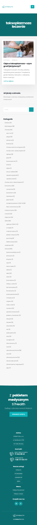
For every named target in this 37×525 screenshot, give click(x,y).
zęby (7, 368)
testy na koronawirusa (12, 207)
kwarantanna (10, 193)
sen (7, 329)
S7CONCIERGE (18, 474)
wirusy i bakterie (10, 172)
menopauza (9, 298)
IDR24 (18, 481)
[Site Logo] (7, 7)
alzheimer (9, 140)
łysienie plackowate (11, 294)
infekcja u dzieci (10, 284)
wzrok (7, 347)
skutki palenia (10, 333)
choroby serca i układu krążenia (15, 151)
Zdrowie (7, 249)
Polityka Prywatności (18, 490)
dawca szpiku (10, 266)
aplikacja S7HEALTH (11, 224)
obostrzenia (9, 196)
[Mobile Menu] (32, 6)
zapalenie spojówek (11, 175)
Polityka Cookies (18, 494)
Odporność (8, 217)
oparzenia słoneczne (12, 312)
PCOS (7, 165)
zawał (8, 354)
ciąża (7, 263)
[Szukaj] (31, 109)
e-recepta (9, 228)
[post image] (18, 49)
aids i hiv (8, 133)
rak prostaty (9, 326)
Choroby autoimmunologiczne (14, 147)
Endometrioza (10, 280)
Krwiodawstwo (10, 291)
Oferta (6, 221)
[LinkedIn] (16, 503)
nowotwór (7, 214)
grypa (7, 158)
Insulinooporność (11, 161)
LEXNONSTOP (18, 477)
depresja (8, 154)
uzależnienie (8, 245)
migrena (8, 301)
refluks (8, 168)
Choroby (7, 130)
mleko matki (9, 305)
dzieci (7, 277)
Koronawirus (8, 186)
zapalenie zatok (10, 179)
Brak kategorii (8, 126)
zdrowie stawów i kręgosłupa (14, 364)
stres (7, 336)
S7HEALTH (18, 470)
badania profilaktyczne (12, 252)
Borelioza (7, 123)
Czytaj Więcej (9, 81)
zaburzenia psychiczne (12, 350)
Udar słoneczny (10, 343)
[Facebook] (20, 503)
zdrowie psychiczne (11, 357)
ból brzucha (9, 256)
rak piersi (8, 322)
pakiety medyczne (11, 235)
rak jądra (8, 319)
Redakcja (14, 60)
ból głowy (8, 259)
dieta (7, 273)
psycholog (9, 238)
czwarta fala (9, 189)
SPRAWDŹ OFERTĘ (18, 414)
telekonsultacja (10, 242)
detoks (8, 270)
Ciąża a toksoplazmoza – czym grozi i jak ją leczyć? (17, 65)
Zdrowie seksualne (11, 361)
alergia (8, 137)
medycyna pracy (9, 210)
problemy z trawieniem (12, 315)
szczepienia (9, 340)
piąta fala (9, 200)
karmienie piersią (11, 287)
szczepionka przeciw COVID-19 (14, 203)
